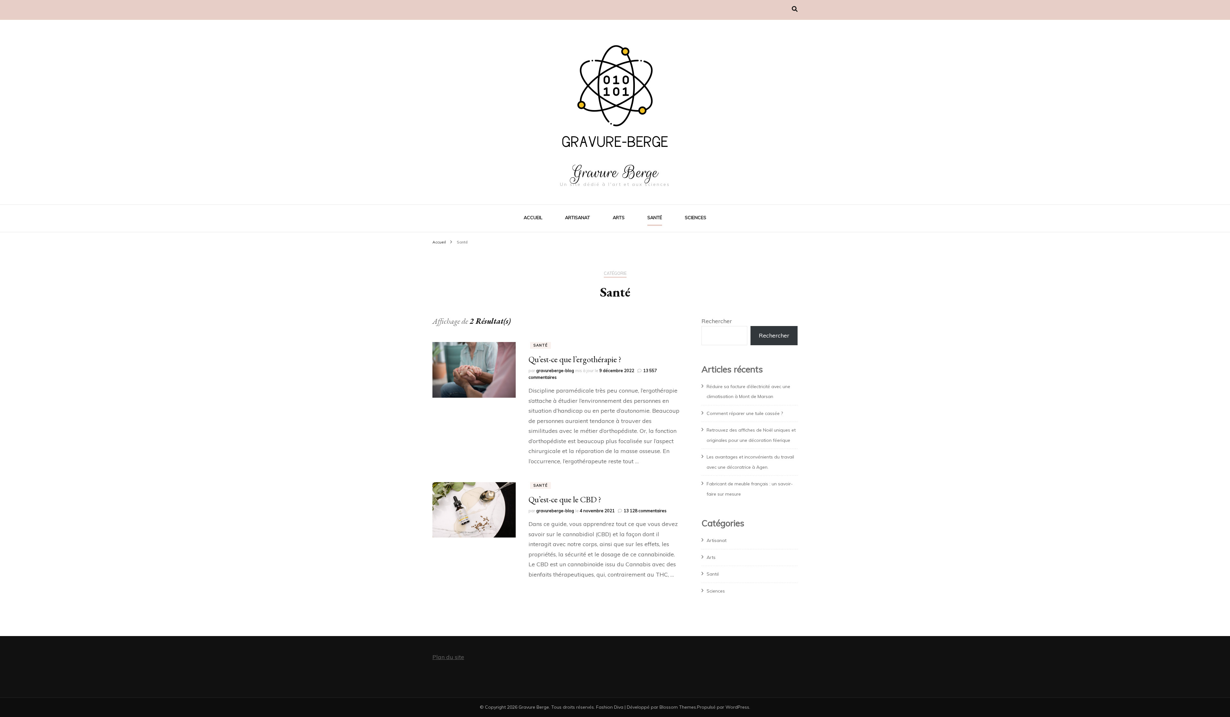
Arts (619, 217)
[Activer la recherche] (795, 9)
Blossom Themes (678, 707)
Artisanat (577, 217)
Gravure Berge (615, 172)
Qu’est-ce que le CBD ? (565, 499)
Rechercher (716, 321)
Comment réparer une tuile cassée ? (745, 413)
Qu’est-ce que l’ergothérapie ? (575, 359)
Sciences (695, 217)
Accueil (533, 217)
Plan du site (448, 657)
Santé (654, 217)
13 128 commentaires (645, 510)
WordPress (737, 707)
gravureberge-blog (555, 370)
